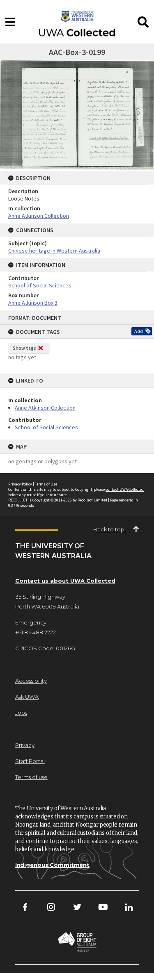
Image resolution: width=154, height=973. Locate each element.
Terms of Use (46, 484)
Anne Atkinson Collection (45, 407)
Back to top (109, 529)
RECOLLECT (18, 500)
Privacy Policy (20, 484)
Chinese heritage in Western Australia (54, 250)
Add (138, 331)
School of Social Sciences (46, 427)
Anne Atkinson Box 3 (32, 302)
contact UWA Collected (125, 489)
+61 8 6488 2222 (35, 632)
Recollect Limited (92, 500)
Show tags (24, 348)
